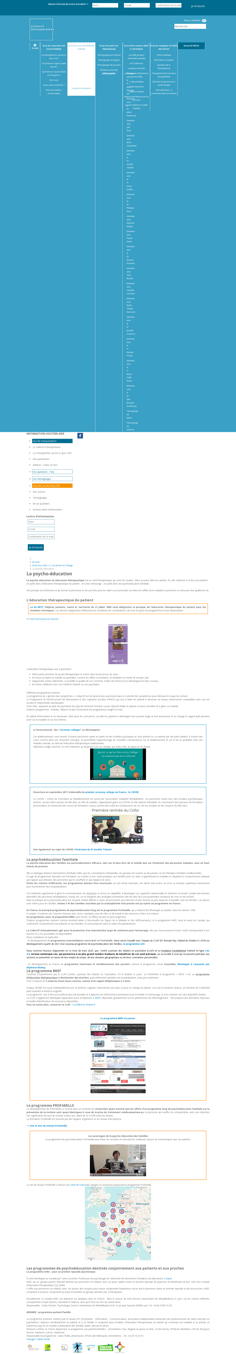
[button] (229, 1347)
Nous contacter (192, 20)
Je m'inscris (198, 6)
